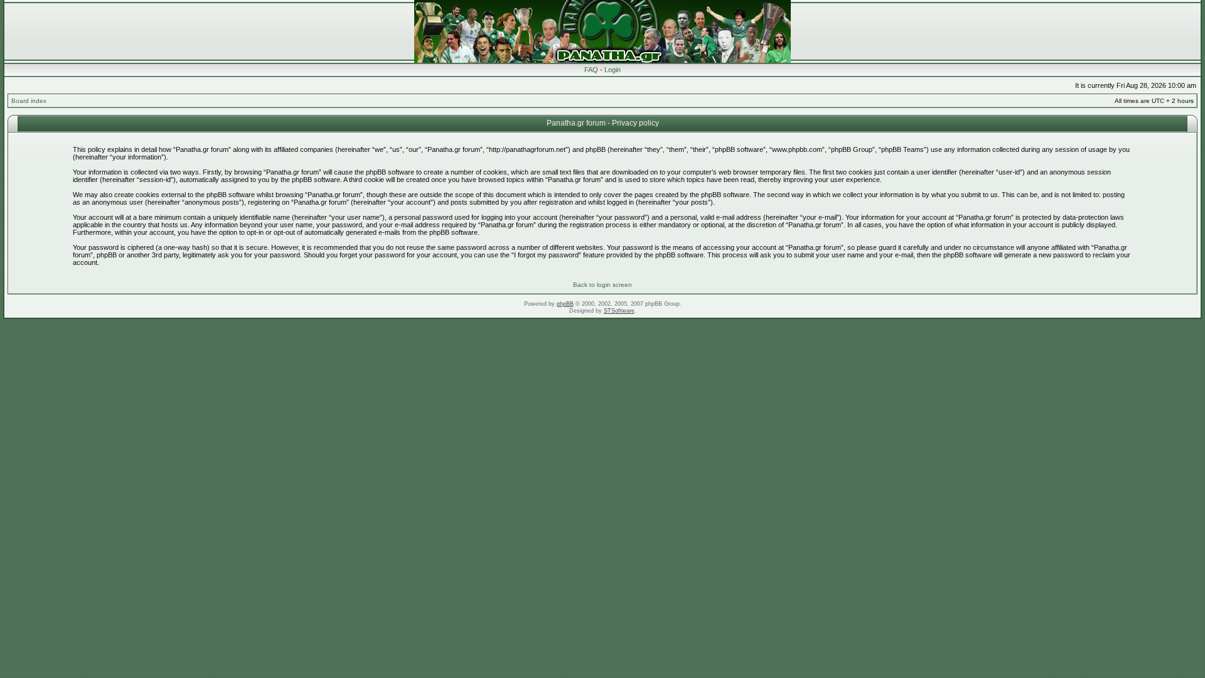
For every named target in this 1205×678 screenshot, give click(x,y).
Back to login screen (602, 284)
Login (612, 69)
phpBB (565, 304)
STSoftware (619, 311)
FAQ (591, 69)
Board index (28, 100)
